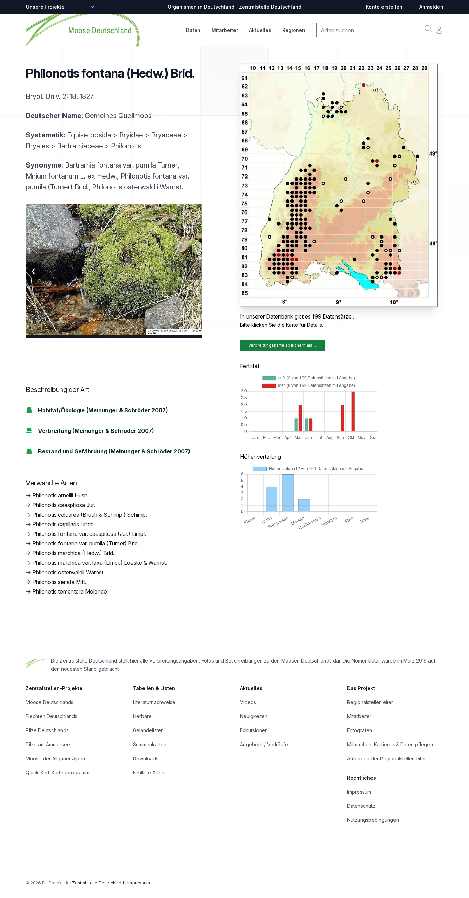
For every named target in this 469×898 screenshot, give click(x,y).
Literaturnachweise (154, 702)
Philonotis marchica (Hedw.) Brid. (73, 553)
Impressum (359, 792)
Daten (193, 30)
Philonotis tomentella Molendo (69, 591)
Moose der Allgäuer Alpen (55, 758)
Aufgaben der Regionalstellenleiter (386, 758)
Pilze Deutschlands (47, 730)
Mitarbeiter (224, 30)
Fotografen (359, 730)
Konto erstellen (384, 7)
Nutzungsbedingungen (373, 820)
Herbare (142, 716)
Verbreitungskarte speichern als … (282, 345)
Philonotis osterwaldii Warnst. (68, 572)
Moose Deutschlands (49, 702)
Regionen (293, 30)
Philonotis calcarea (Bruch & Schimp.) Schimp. (89, 514)
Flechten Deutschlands (51, 716)
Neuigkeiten (253, 716)
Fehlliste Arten (148, 772)
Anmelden (431, 7)
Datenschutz (361, 806)
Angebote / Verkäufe (264, 744)
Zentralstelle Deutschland (98, 882)
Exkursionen (254, 730)
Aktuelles (260, 30)
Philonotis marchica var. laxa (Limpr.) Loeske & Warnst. (99, 562)
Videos (248, 702)
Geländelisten (148, 730)
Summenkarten (150, 744)
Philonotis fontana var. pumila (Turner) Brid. (85, 543)
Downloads (145, 758)
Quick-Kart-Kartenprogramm (57, 772)
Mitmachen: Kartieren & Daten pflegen (390, 744)
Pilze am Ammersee (48, 744)
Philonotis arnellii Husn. (60, 495)
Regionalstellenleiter (370, 702)
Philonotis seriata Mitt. (59, 581)
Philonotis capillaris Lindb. (63, 524)
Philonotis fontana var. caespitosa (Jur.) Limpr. (89, 533)
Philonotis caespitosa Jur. (63, 505)
